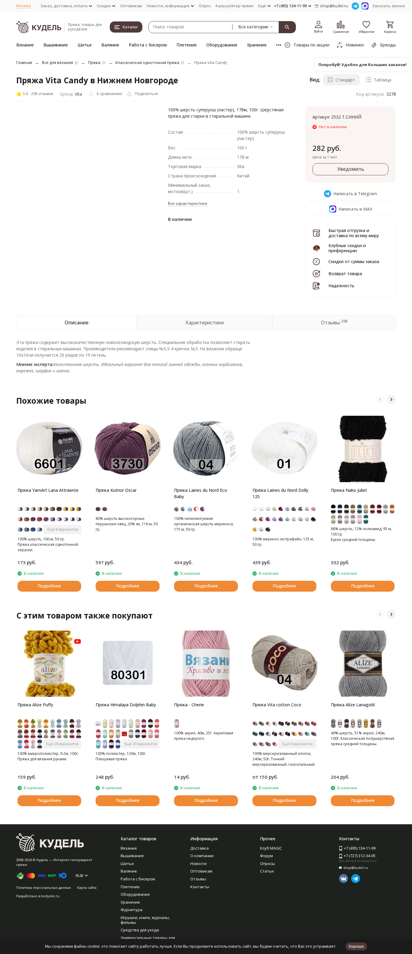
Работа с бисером (148, 45)
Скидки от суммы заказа (353, 261)
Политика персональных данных (43, 887)
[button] (380, 399)
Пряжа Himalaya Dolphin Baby (126, 705)
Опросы (267, 863)
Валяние (110, 45)
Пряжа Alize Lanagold (353, 705)
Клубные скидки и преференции (347, 248)
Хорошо (356, 946)
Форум (266, 855)
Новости (198, 863)
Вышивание (55, 45)
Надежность (341, 285)
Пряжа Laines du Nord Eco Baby (200, 493)
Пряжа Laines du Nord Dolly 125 (280, 493)
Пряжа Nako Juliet (349, 490)
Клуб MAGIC (271, 848)
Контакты (199, 886)
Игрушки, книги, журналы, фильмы (145, 920)
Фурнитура (131, 909)
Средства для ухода (140, 930)
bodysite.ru (50, 896)
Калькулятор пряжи (234, 5)
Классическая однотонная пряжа (147, 62)
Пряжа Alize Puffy (35, 705)
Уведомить (350, 169)
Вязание (25, 45)
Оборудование (221, 45)
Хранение (257, 45)
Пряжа (94, 62)
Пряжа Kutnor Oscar (116, 490)
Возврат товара (345, 273)
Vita (78, 94)
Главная (24, 62)
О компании (202, 855)
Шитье (85, 45)
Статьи (267, 871)
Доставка (199, 848)
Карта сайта (87, 887)
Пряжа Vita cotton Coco (276, 705)
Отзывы (198, 879)
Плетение (186, 45)
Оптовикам (131, 5)
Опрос (205, 5)
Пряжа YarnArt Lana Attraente (47, 490)
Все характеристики (187, 203)
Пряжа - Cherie (189, 705)
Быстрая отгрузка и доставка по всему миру (353, 232)
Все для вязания (57, 62)
